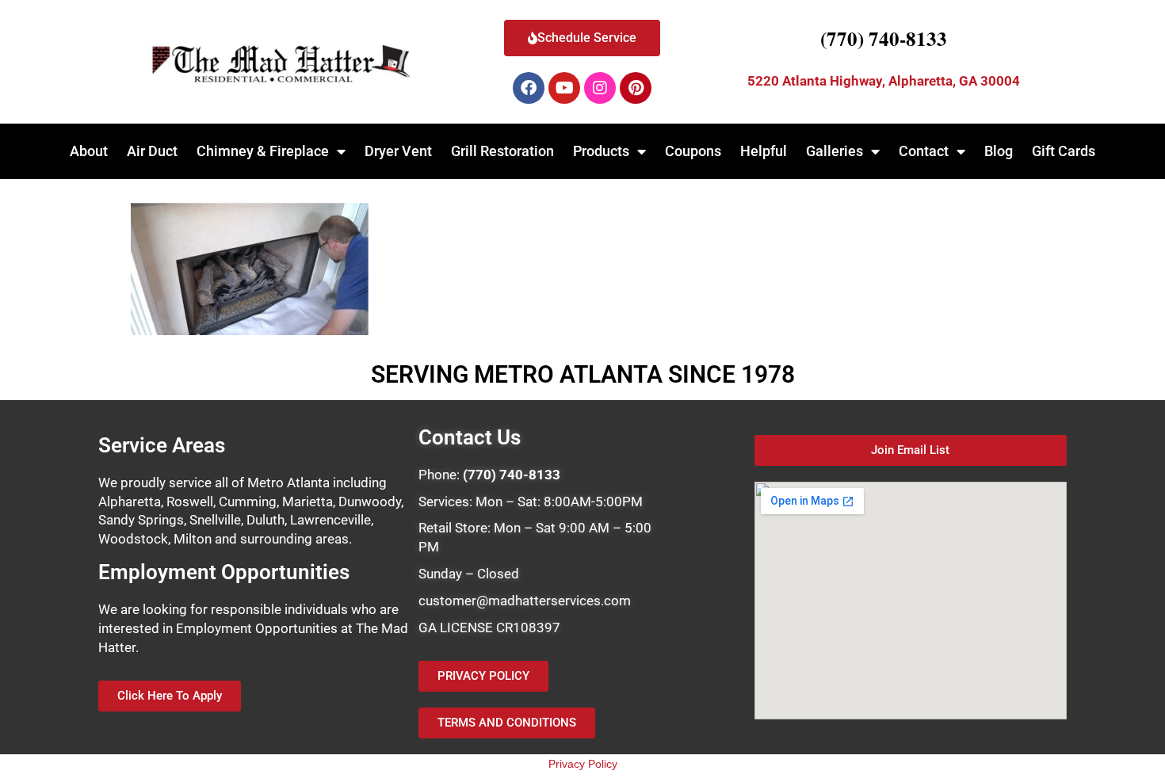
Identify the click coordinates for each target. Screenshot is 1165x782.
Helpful (763, 151)
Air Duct (152, 151)
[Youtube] (564, 88)
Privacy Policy (582, 763)
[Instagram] (600, 88)
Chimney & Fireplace (263, 151)
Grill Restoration (502, 151)
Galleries (834, 151)
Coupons (693, 151)
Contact (924, 151)
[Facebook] (528, 88)
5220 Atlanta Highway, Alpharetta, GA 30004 (883, 81)
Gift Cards (1063, 151)
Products (601, 151)
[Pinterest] (635, 88)
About (89, 151)
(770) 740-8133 (883, 38)
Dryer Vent (398, 151)
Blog (998, 151)
